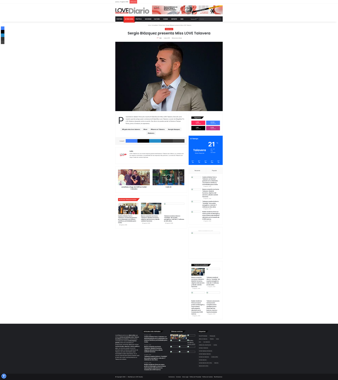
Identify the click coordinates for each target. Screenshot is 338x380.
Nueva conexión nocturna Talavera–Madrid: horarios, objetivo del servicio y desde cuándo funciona (150, 218)
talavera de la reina (203, 366)
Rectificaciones (218, 377)
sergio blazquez (174, 129)
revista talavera (202, 360)
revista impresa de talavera (205, 351)
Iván (160, 38)
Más (182, 19)
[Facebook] (131, 141)
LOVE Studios (139, 377)
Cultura (157, 19)
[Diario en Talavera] (132, 10)
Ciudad (165, 19)
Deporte (174, 19)
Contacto (178, 377)
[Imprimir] (179, 141)
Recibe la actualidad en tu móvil (205, 230)
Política (139, 19)
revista (215, 345)
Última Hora (129, 19)
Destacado (212, 336)
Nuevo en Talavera (158, 129)
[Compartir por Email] (167, 141)
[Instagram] (137, 160)
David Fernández (203, 336)
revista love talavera (204, 357)
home (217, 339)
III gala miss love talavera (131, 129)
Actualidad (155, 25)
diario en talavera (203, 339)
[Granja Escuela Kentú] (183, 354)
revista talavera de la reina (205, 363)
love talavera (206, 342)
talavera (151, 133)
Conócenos (171, 377)
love (145, 129)
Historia (212, 339)
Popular (214, 170)
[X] (143, 141)
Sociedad (148, 19)
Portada (119, 19)
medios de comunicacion (205, 345)
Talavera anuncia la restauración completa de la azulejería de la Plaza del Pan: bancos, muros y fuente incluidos (212, 306)
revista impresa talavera (205, 354)
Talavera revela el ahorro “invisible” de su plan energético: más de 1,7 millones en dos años (174, 218)
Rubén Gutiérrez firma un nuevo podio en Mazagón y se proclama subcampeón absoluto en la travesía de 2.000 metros (211, 215)
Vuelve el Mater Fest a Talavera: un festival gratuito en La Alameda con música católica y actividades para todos (127, 219)
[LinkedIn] (155, 141)
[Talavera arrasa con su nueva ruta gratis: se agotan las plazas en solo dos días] (174, 353)
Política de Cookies (207, 377)
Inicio (149, 25)
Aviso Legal (185, 377)
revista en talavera (203, 348)
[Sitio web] (131, 160)
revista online (214, 357)
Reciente (197, 170)
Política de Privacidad (195, 377)
